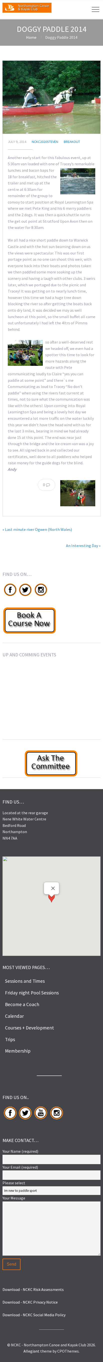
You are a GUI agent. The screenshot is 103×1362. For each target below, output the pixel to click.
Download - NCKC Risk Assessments (33, 1289)
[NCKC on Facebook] (10, 596)
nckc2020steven (45, 141)
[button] (51, 901)
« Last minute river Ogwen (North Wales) (37, 529)
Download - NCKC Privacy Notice (30, 1302)
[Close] (53, 888)
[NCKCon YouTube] (40, 1119)
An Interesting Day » (83, 545)
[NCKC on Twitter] (25, 596)
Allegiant (32, 1351)
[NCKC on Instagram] (40, 596)
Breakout (72, 141)
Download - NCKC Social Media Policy (34, 1314)
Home (31, 37)
